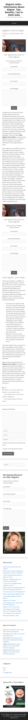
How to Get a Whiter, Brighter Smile (13, 594)
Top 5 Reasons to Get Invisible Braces (14, 592)
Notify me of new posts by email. (13, 449)
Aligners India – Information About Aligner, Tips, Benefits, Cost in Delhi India (14, 9)
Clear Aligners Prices (14, 392)
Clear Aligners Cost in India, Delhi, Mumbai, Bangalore (11, 646)
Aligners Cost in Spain (10, 390)
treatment (16, 139)
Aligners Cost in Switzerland (11, 607)
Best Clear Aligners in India (11, 615)
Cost (5, 387)
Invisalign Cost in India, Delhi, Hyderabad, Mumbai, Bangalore (13, 640)
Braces (12, 169)
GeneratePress (14, 717)
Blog (4, 668)
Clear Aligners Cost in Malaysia (12, 613)
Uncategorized (7, 672)
